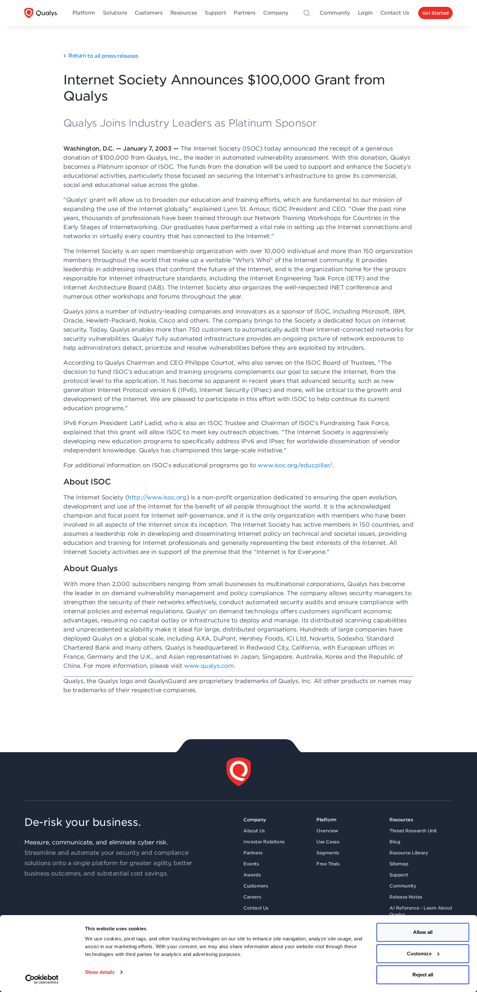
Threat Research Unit (413, 830)
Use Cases (327, 841)
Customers (255, 885)
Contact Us (255, 908)
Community (402, 885)
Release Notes (405, 897)
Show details (100, 972)
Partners (253, 852)
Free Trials (328, 863)
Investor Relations (264, 841)
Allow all (423, 932)
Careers (252, 897)
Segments (327, 852)
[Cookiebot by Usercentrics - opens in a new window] (42, 979)
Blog (394, 841)
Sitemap (398, 863)
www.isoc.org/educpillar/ (295, 465)
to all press (103, 56)
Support (398, 874)
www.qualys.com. (209, 665)
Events (251, 863)
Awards (252, 874)
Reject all (423, 974)
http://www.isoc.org (157, 497)
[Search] (307, 13)
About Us (254, 830)
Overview (327, 830)
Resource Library (408, 852)
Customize (419, 953)
